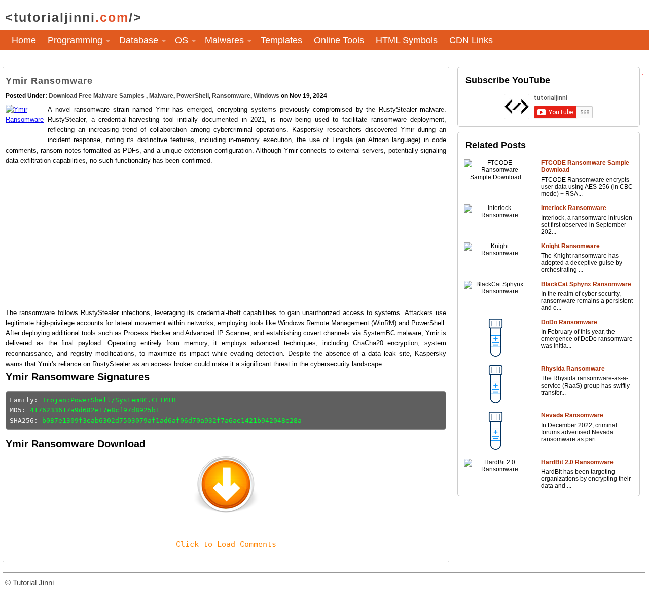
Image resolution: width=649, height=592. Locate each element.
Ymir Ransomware (49, 81)
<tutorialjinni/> (73, 17)
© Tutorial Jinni (29, 582)
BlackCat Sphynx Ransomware (586, 284)
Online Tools (339, 40)
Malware (161, 95)
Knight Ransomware (570, 246)
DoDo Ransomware (569, 322)
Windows (266, 95)
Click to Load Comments (226, 544)
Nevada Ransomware (572, 415)
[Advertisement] (226, 237)
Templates (281, 40)
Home (24, 40)
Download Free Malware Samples (97, 95)
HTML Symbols (407, 40)
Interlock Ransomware (573, 208)
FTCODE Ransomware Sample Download (585, 166)
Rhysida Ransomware (573, 368)
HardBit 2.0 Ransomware (577, 462)
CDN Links (471, 40)
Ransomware (231, 95)
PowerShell (192, 95)
